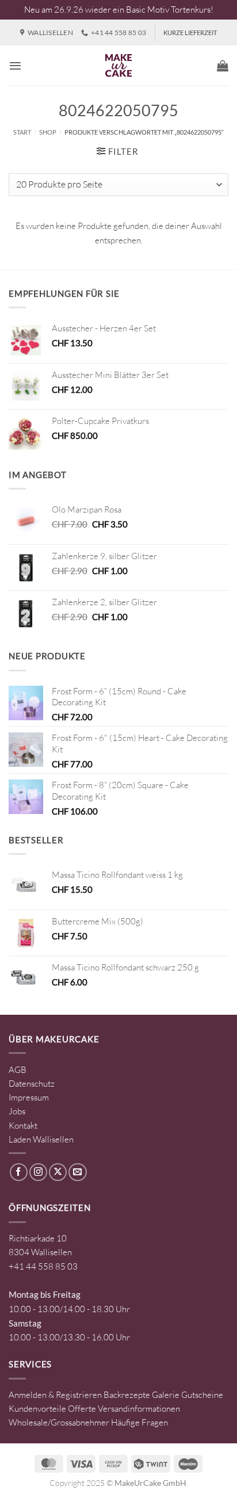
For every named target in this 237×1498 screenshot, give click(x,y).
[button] (15, 65)
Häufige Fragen (139, 1422)
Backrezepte (127, 1394)
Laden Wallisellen (41, 1139)
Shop (47, 132)
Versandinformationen (139, 1408)
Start (22, 132)
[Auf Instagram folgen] (38, 1172)
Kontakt (23, 1125)
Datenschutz (32, 1083)
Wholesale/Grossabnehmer (59, 1422)
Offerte (82, 1408)
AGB (17, 1069)
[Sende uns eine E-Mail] (77, 1172)
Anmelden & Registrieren (55, 1394)
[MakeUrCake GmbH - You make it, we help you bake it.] (118, 65)
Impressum (29, 1097)
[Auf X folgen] (58, 1172)
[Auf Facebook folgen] (19, 1172)
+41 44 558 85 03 (43, 1266)
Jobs (17, 1111)
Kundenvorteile (37, 1408)
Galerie (165, 1394)
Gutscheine (202, 1394)
